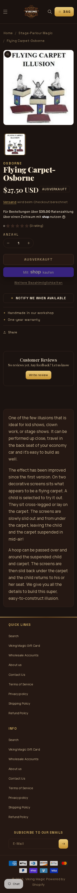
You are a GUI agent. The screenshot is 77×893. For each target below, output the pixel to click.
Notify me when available (38, 298)
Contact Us (17, 675)
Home (8, 33)
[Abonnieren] (63, 844)
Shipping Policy (19, 703)
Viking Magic (35, 879)
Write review (38, 375)
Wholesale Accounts (23, 655)
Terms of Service (21, 684)
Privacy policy (18, 694)
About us (15, 665)
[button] (5, 11)
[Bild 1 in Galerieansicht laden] (15, 144)
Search (14, 636)
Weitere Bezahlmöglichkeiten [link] (38, 283)
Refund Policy (18, 713)
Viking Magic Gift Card (24, 646)
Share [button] (12, 332)
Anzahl (11, 234)
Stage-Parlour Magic (36, 33)
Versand (9, 202)
